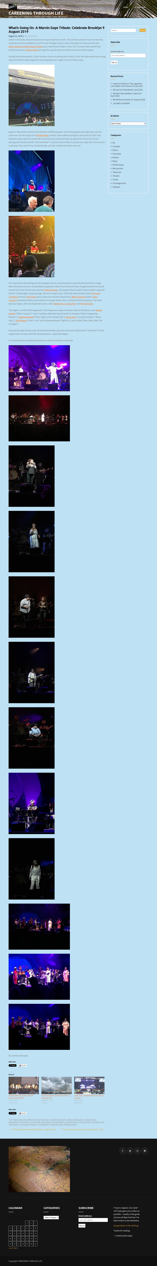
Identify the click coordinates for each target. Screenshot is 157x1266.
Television (116, 172)
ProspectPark (85, 1122)
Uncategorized (119, 183)
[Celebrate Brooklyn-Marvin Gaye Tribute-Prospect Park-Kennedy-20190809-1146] (39, 440)
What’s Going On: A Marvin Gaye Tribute (25, 46)
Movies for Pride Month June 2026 (128, 89)
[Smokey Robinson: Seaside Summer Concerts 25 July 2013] (24, 1085)
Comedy (116, 146)
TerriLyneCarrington (28, 1124)
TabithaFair (13, 1124)
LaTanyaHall (34, 1122)
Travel (115, 179)
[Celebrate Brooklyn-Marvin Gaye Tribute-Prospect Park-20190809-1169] (39, 1049)
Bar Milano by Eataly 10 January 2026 (129, 99)
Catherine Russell (25, 317)
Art (113, 142)
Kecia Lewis (71, 317)
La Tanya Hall (70, 303)
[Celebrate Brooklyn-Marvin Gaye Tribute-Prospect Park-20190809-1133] (32, 125)
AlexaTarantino (19, 1119)
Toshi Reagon (21, 320)
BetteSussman (33, 1119)
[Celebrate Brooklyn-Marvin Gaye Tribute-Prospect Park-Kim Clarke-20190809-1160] (32, 833)
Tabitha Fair (58, 303)
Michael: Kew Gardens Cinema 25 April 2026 (126, 94)
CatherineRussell (57, 1119)
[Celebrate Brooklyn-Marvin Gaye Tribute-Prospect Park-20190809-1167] (39, 999)
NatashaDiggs (58, 1122)
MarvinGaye (46, 1122)
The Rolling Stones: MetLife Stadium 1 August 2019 (32, 1129)
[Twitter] (130, 1151)
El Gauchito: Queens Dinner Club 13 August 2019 (83, 1129)
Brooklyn (45, 1119)
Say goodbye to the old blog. (126, 1225)
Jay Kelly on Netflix (121, 103)
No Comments (31, 36)
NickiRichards (71, 1122)
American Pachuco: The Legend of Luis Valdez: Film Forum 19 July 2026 (127, 84)
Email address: (117, 51)
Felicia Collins (32, 50)
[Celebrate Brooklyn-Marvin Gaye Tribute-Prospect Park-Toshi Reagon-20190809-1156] (32, 768)
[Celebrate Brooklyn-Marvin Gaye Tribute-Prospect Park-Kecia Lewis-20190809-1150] (32, 571)
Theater (116, 176)
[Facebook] (122, 1151)
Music (115, 161)
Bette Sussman (78, 296)
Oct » (16, 1248)
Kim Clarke (31, 296)
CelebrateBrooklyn (74, 1119)
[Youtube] (137, 1151)
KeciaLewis (13, 1122)
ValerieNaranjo (56, 1124)
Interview (116, 153)
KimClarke (23, 1122)
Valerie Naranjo (51, 290)
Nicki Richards (87, 303)
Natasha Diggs (42, 135)
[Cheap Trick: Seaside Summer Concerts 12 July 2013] (89, 1085)
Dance (115, 150)
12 (14, 1233)
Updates (116, 187)
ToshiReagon (43, 1124)
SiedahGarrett (98, 1122)
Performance (118, 164)
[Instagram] (144, 1151)
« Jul (11, 1248)
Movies (115, 157)
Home (125, 7)
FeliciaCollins (90, 1119)
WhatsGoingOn (70, 1124)
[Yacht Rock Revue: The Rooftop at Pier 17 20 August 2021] (56, 1085)
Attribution (139, 7)
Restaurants (117, 168)
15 (27, 1233)
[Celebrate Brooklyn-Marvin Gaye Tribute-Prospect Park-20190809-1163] (39, 949)
